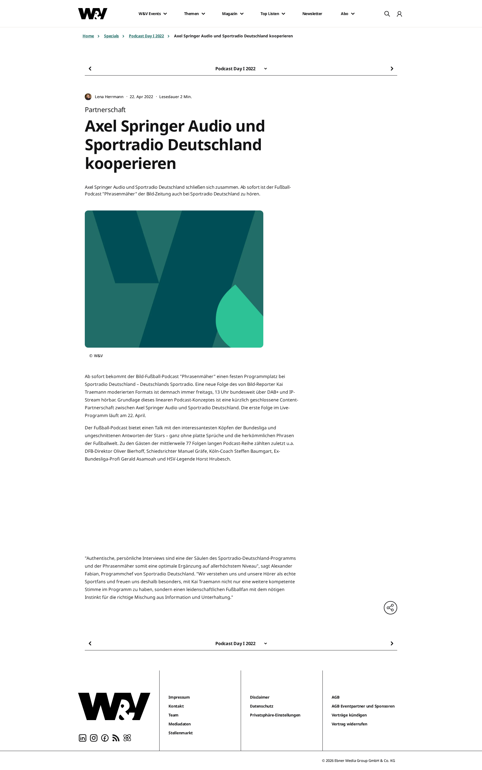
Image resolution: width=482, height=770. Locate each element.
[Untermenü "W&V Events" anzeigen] (165, 13)
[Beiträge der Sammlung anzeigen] (265, 68)
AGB (335, 697)
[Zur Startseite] (114, 706)
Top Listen (270, 13)
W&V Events (150, 13)
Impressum (179, 697)
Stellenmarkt (180, 732)
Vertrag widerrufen (349, 724)
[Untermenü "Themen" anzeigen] (203, 13)
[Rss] (116, 737)
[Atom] (127, 737)
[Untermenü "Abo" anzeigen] (353, 13)
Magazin (229, 13)
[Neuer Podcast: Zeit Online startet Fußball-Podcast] (383, 68)
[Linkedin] (82, 737)
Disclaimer (259, 697)
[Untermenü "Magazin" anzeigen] (242, 13)
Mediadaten (179, 724)
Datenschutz (261, 706)
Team (173, 715)
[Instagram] (93, 737)
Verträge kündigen (349, 715)
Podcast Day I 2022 (146, 35)
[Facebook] (104, 737)
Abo (344, 13)
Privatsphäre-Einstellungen (275, 715)
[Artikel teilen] (390, 607)
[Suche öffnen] (387, 13)
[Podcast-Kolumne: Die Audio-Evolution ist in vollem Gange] (99, 68)
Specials (111, 35)
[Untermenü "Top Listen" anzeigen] (283, 13)
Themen (191, 13)
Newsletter (312, 13)
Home (88, 35)
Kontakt (176, 706)
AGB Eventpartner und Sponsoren (363, 706)
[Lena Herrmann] (88, 96)
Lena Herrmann (109, 96)
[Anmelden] (399, 13)
